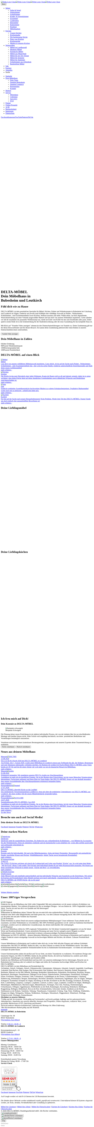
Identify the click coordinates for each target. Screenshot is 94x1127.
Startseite (4, 1010)
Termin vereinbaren (8, 747)
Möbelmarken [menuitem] (15, 29)
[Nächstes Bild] (4, 1125)
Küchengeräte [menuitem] (15, 41)
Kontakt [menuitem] (13, 89)
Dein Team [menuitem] (14, 80)
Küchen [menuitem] (8, 31)
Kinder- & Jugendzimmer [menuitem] (19, 16)
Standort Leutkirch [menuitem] (17, 84)
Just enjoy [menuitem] (13, 99)
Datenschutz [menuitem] (10, 113)
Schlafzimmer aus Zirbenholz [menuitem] (20, 62)
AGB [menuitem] (8, 107)
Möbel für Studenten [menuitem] (17, 60)
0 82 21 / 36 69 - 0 (14, 1024)
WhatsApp (39, 827)
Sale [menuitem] (7, 66)
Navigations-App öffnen (10, 1020)
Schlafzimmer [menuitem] (15, 14)
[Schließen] (2, 1123)
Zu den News (6, 812)
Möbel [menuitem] (8, 8)
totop (3, 1121)
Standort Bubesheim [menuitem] (17, 82)
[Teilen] (4, 1123)
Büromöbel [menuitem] (14, 23)
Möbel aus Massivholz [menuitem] (18, 54)
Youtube (19, 827)
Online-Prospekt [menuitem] (11, 105)
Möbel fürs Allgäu (23, 1107)
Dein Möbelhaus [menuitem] (12, 78)
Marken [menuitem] (8, 91)
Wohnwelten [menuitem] (10, 45)
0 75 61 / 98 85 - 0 (14, 1038)
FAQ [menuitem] (12, 101)
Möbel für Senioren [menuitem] (17, 58)
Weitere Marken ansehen (10, 892)
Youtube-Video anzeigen (10, 334)
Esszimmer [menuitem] (14, 19)
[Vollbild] (5, 1123)
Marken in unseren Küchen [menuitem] (20, 43)
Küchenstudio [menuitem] (15, 35)
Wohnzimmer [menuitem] (15, 12)
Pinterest (25, 117)
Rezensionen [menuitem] (14, 86)
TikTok (30, 117)
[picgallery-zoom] (7, 1123)
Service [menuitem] (8, 93)
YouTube (18, 117)
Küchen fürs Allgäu (76, 1107)
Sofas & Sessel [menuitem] (15, 10)
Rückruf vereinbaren (23, 747)
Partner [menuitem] (8, 103)
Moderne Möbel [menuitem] (16, 49)
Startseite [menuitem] (9, 76)
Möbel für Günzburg (8, 1107)
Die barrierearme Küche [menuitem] (19, 37)
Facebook (4, 117)
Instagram (11, 117)
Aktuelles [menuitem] (9, 70)
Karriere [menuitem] (8, 68)
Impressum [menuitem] (9, 111)
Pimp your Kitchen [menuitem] (17, 39)
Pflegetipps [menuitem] (14, 95)
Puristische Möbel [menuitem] (16, 52)
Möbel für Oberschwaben (41, 1107)
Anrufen (14, 1113)
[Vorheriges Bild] (2, 1125)
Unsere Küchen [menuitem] (15, 33)
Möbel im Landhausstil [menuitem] (18, 47)
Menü (4, 4)
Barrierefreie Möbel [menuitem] (17, 64)
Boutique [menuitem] (13, 27)
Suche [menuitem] (8, 72)
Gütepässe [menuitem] (14, 97)
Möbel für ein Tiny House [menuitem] (19, 56)
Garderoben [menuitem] (14, 21)
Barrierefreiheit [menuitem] (11, 109)
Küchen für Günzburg (59, 1107)
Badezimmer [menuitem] (14, 25)
